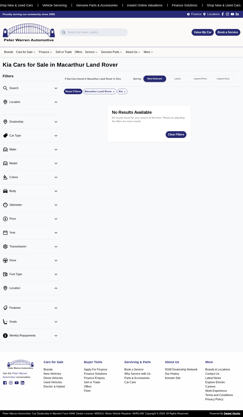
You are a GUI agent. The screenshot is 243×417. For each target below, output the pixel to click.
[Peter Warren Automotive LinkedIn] (238, 14)
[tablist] (189, 78)
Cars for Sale (24, 52)
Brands (8, 52)
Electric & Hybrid (54, 386)
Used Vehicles (53, 382)
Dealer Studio (232, 413)
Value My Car (203, 32)
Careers (210, 386)
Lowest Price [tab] (200, 78)
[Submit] (63, 32)
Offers (78, 52)
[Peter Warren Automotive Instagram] (228, 14)
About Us (131, 52)
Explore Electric (215, 382)
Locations (213, 14)
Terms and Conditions (219, 395)
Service (90, 52)
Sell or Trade (64, 52)
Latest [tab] (177, 78)
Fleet (87, 390)
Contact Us (212, 373)
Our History (172, 373)
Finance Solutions (95, 373)
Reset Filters (73, 91)
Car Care (130, 382)
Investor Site (173, 377)
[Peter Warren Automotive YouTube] (233, 14)
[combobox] (93, 32)
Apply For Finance (95, 369)
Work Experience (216, 390)
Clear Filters (176, 134)
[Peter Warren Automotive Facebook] (223, 14)
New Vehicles (52, 373)
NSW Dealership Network (181, 369)
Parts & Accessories (137, 377)
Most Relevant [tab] (154, 78)
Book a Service (228, 32)
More (147, 52)
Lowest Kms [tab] (223, 78)
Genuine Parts (110, 52)
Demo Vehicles (53, 377)
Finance (196, 14)
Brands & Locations (217, 369)
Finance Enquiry (94, 377)
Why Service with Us (137, 373)
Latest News (213, 377)
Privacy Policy (214, 399)
